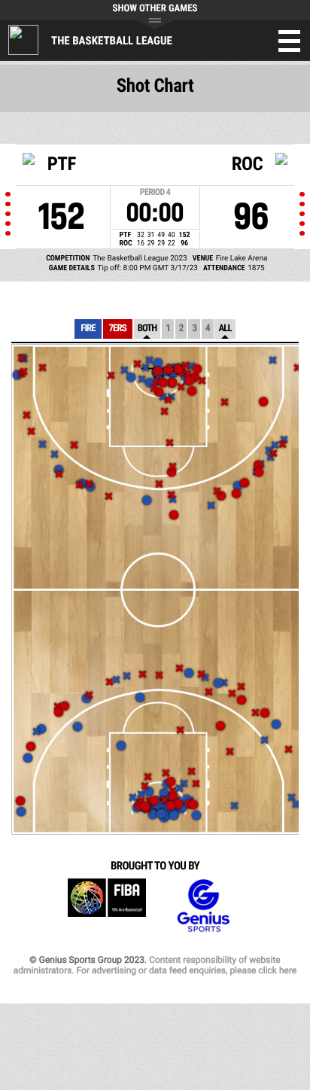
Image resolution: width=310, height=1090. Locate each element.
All (224, 328)
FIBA (107, 905)
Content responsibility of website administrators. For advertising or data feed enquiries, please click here (155, 965)
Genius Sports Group (203, 905)
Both (147, 328)
